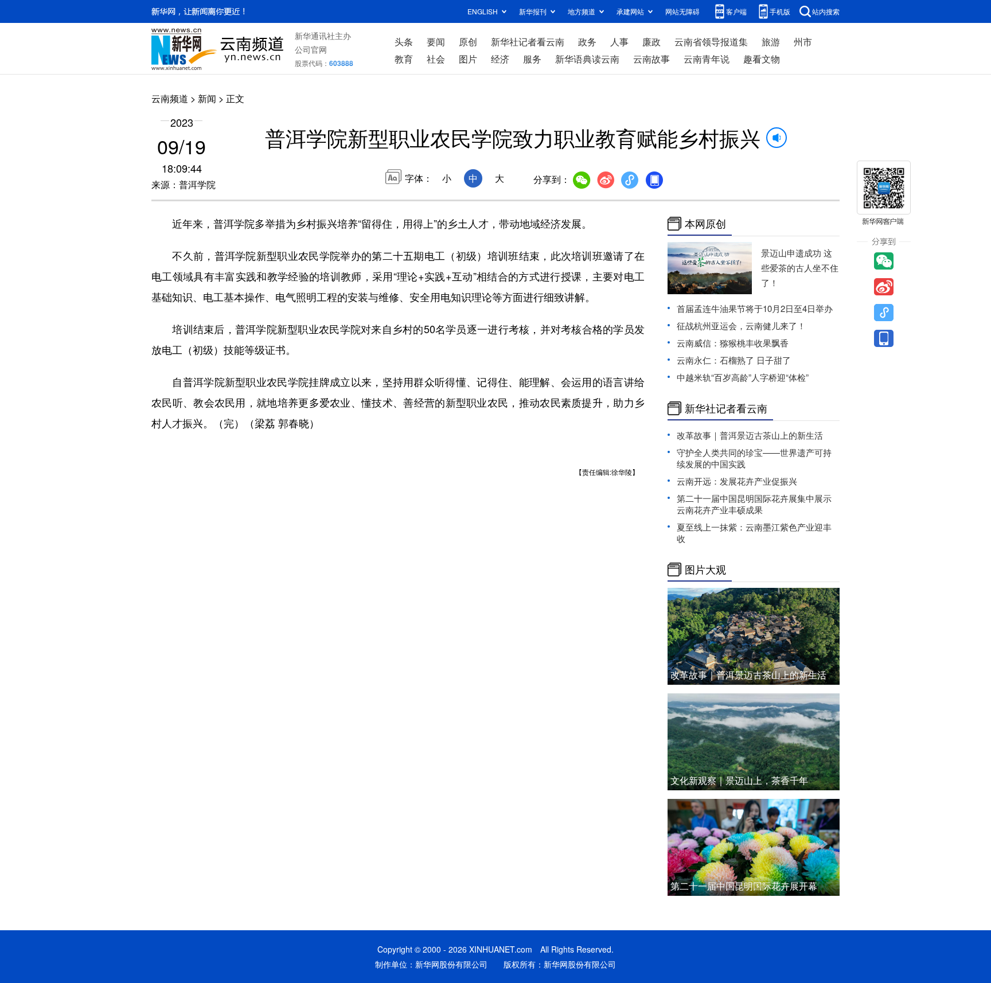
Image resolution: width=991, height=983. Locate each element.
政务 (587, 41)
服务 (532, 58)
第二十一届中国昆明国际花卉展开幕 (743, 885)
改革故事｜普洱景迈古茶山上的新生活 (750, 435)
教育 (404, 58)
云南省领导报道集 (711, 41)
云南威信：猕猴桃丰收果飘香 (733, 343)
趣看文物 (761, 58)
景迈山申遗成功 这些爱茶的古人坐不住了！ (799, 267)
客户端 (736, 11)
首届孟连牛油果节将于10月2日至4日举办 (755, 308)
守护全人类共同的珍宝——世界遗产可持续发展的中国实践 (754, 458)
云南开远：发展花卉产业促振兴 (737, 481)
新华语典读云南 (587, 58)
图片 (468, 58)
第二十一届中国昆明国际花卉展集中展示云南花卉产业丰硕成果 (754, 504)
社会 (436, 58)
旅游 (771, 41)
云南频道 (169, 98)
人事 (619, 41)
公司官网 (311, 49)
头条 (404, 41)
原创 (468, 41)
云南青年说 (706, 58)
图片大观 (705, 569)
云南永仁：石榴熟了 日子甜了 (734, 360)
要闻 (436, 41)
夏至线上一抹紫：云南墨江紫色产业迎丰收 (754, 532)
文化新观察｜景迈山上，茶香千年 (739, 780)
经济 (500, 58)
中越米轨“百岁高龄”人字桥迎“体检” (743, 377)
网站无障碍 (682, 11)
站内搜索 (826, 11)
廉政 (651, 41)
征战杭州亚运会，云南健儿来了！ (741, 325)
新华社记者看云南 (527, 41)
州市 (803, 41)
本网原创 (705, 223)
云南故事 (651, 58)
